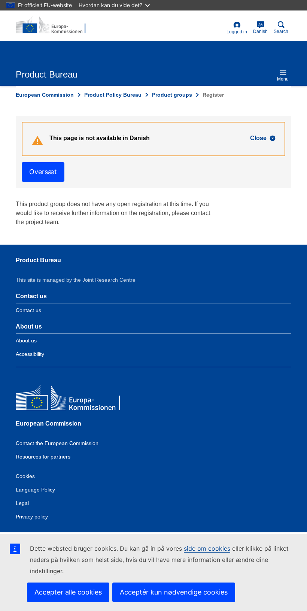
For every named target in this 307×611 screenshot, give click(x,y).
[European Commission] (70, 399)
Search (281, 31)
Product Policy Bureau (113, 95)
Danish (260, 28)
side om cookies (207, 548)
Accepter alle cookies (68, 592)
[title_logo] (52, 25)
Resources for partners (43, 457)
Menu (283, 79)
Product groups (172, 95)
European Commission (45, 95)
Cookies (25, 476)
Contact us (28, 310)
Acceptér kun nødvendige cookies (174, 592)
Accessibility (30, 354)
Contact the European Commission (57, 443)
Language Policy (35, 490)
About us (26, 341)
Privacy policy (32, 517)
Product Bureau (38, 260)
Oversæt (43, 172)
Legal (22, 503)
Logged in (237, 31)
